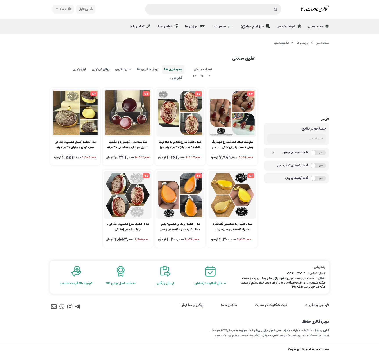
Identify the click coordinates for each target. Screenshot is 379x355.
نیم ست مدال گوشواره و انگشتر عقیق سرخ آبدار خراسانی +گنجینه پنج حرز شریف (127, 144)
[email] (53, 307)
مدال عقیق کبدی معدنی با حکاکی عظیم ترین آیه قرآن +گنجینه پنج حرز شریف (75, 144)
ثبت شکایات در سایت (271, 305)
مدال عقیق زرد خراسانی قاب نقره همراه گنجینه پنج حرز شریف (232, 226)
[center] (275, 10)
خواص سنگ (164, 26)
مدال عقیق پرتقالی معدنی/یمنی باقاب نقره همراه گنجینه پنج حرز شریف (180, 226)
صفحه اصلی (322, 43)
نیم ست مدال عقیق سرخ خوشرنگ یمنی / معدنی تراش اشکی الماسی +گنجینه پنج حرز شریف (232, 144)
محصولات (220, 26)
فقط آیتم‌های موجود (295, 152)
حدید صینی (316, 26)
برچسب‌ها (302, 43)
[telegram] (77, 307)
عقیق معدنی (281, 43)
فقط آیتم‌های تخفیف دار (292, 165)
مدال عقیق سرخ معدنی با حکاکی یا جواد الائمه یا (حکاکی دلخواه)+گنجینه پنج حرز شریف (127, 226)
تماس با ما (137, 26)
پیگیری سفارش (192, 305)
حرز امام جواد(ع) (253, 26)
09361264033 (296, 273)
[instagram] (69, 307)
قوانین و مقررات (316, 305)
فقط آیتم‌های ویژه (296, 178)
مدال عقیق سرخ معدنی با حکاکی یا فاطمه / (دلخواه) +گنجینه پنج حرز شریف (180, 144)
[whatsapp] (61, 307)
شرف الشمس (286, 26)
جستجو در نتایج (313, 128)
